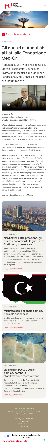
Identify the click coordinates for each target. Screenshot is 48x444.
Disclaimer (24, 421)
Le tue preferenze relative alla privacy (26, 436)
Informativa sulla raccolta (15, 441)
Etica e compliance (24, 424)
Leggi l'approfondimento (13, 268)
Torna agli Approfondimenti (18, 34)
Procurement (24, 426)
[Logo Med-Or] (13, 5)
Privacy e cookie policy (24, 419)
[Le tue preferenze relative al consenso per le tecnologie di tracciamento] (44, 440)
